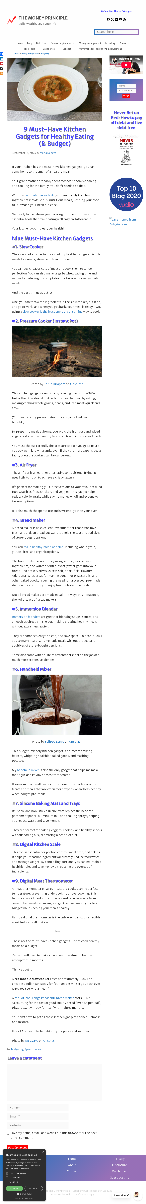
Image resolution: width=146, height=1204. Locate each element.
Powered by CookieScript (24, 1198)
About (72, 1165)
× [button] (43, 1152)
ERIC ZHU (31, 1040)
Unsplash (76, 384)
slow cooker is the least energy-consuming (53, 311)
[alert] (24, 1175)
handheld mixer (28, 770)
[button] (7, 1173)
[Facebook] (1, 54)
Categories (49, 49)
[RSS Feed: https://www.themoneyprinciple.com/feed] (124, 20)
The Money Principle (43, 18)
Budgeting (45, 54)
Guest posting (119, 1177)
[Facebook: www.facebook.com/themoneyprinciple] (108, 20)
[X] (1, 68)
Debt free (41, 43)
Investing (110, 43)
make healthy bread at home (43, 547)
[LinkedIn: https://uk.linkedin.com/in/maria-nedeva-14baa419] (116, 20)
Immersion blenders (26, 617)
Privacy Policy (58, 1194)
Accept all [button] (14, 1188)
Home (20, 43)
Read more (25, 1168)
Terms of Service (79, 1194)
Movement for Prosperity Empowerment (100, 49)
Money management (90, 43)
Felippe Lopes (54, 741)
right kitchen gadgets (40, 195)
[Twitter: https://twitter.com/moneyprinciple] (112, 20)
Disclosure (119, 1165)
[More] (1, 73)
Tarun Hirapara (54, 384)
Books (123, 43)
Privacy (119, 1158)
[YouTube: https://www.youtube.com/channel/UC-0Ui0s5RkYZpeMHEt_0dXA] (120, 20)
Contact (67, 49)
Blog (29, 43)
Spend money (33, 1049)
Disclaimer (119, 1171)
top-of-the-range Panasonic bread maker (44, 998)
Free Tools (29, 49)
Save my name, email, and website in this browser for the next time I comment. (54, 1135)
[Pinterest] (1, 63)
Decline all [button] (34, 1188)
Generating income (61, 43)
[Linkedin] (1, 58)
